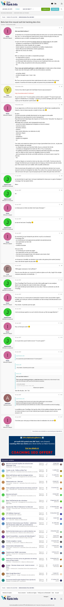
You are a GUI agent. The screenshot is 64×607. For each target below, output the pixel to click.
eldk (7, 537)
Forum (18, 9)
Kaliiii (7, 471)
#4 (61, 175)
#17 (61, 417)
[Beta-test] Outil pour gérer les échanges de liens (19, 475)
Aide (53, 592)
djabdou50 (56, 501)
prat (58, 514)
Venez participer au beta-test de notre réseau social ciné (21, 488)
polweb (57, 581)
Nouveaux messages (6, 13)
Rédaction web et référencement (26, 532)
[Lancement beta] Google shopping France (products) (21, 579)
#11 (61, 294)
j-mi (7, 519)
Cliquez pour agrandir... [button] (38, 387)
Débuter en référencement (21, 519)
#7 (61, 218)
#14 (61, 337)
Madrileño (56, 547)
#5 (61, 190)
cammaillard (9, 483)
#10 (61, 280)
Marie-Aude (56, 559)
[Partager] (59, 28)
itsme (3, 24)
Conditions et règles (31, 592)
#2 (61, 86)
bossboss (8, 553)
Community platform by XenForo (22, 605)
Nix (7, 514)
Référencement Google (26, 467)
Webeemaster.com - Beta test (14, 481)
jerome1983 (9, 547)
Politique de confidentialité (44, 592)
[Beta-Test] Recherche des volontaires (16, 500)
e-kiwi (7, 575)
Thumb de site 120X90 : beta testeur (16, 552)
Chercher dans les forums (21, 13)
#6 (61, 204)
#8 (61, 233)
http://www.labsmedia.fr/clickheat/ (24, 93)
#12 (61, 308)
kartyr (57, 532)
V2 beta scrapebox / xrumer (14, 541)
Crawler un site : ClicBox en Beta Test (16, 470)
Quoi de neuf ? (27, 9)
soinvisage (8, 542)
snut (7, 489)
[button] (33, 9)
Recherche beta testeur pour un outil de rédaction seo (21, 531)
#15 (61, 351)
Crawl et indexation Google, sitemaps (23, 537)
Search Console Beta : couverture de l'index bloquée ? (21, 536)
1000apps (8, 508)
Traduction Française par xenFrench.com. (45, 605)
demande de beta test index (13, 518)
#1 (61, 27)
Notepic (8, 568)
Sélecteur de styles (7, 592)
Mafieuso (8, 502)
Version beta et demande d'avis (14, 546)
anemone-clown (55, 574)
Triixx (57, 471)
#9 (61, 265)
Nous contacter (22, 592)
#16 (61, 394)
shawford (8, 581)
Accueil (57, 592)
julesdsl (8, 476)
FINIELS (8, 495)
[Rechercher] (61, 9)
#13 (61, 323)
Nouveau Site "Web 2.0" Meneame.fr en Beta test (19, 507)
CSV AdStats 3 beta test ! (13, 513)
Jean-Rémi (8, 562)
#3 (61, 104)
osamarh (8, 526)
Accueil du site (7, 9)
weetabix (57, 508)
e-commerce (23, 581)
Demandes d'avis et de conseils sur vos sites (27, 471)
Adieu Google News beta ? (13, 573)
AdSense (19, 514)
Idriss (7, 532)
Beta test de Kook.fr (11, 494)
